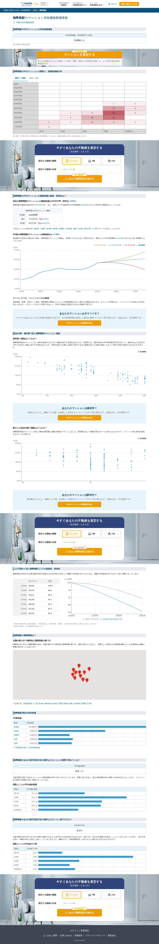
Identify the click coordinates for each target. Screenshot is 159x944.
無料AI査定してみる (129, 4)
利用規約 (79, 935)
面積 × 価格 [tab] (34, 78)
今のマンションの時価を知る (79, 323)
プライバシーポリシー (95, 935)
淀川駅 (80, 229)
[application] (79, 375)
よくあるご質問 (50, 935)
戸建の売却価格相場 (25, 22)
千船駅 (42, 229)
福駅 (75, 229)
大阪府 (35, 10)
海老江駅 (87, 229)
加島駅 (55, 229)
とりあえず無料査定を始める (79, 178)
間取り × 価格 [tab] (20, 78)
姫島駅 (36, 229)
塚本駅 (49, 229)
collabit (82, 940)
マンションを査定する (79, 54)
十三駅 (94, 229)
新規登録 (85, 930)
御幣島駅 (47, 703)
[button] (97, 4)
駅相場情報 (25, 10)
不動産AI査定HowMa (11, 10)
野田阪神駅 (27, 703)
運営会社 (112, 935)
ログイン (74, 930)
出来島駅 (68, 229)
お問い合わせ (66, 935)
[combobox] (91, 169)
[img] (79, 269)
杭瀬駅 (61, 229)
